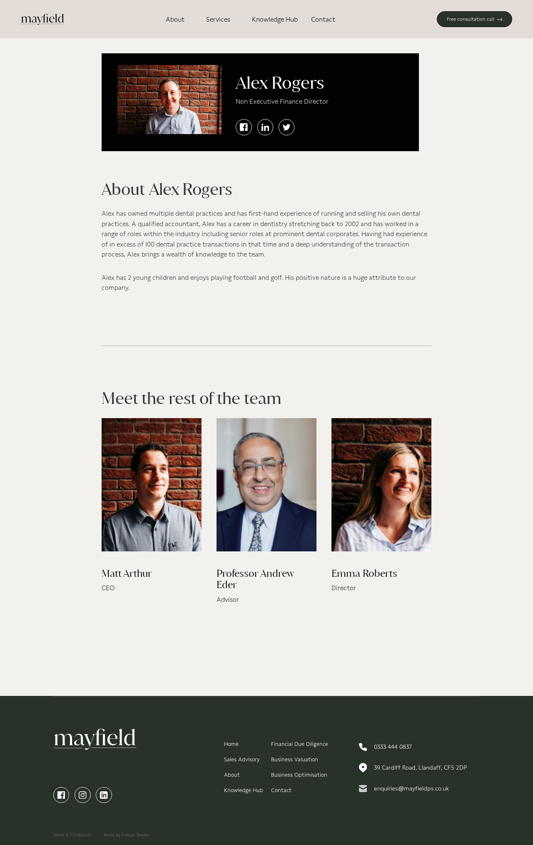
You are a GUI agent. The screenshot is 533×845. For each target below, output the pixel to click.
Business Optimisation (299, 775)
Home (231, 744)
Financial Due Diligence (299, 744)
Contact (323, 19)
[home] (43, 19)
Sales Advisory (242, 759)
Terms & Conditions (71, 835)
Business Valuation (294, 759)
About (175, 19)
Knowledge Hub (275, 19)
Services (218, 19)
